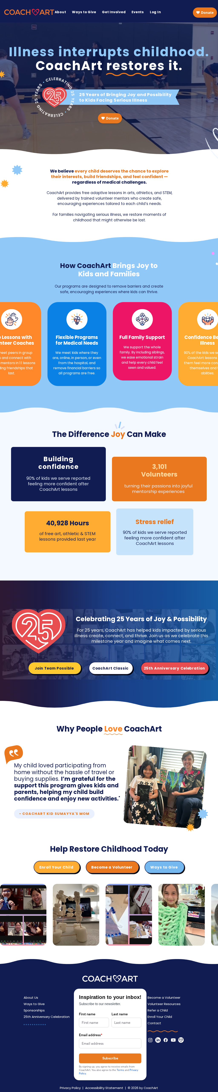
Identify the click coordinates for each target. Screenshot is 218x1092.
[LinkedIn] (158, 1040)
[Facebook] (165, 1040)
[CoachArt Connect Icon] (181, 1040)
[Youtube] (173, 1040)
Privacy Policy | (72, 1088)
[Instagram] (150, 1040)
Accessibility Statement (104, 1088)
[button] (60, 12)
